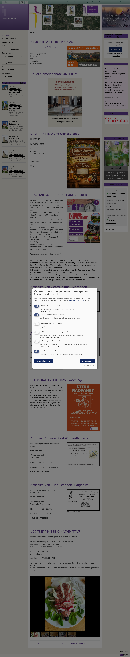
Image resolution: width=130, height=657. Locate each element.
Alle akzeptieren (87, 361)
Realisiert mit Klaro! (89, 365)
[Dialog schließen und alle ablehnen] (96, 289)
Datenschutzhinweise (76, 300)
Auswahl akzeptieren (43, 361)
